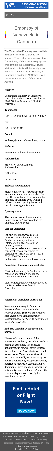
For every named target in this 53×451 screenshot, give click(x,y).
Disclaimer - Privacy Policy (26, 449)
